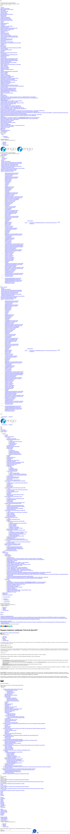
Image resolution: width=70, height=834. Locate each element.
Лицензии (2, 804)
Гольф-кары (11, 468)
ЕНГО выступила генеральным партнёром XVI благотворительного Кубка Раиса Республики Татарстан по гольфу (22, 781)
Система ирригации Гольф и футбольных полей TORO (17, 489)
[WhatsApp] (8, 626)
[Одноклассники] (2, 626)
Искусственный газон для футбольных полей (15, 498)
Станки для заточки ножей (14, 472)
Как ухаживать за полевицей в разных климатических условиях (12, 783)
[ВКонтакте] (1, 626)
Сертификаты (3, 805)
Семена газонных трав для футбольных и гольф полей (17, 512)
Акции (1, 792)
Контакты (2, 802)
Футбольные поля (10, 557)
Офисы (1, 809)
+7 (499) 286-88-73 (4, 131)
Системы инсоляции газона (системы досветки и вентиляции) (18, 541)
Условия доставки (3, 811)
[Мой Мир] (4, 626)
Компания (2, 795)
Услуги (1, 793)
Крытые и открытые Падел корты (33, 619)
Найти (2, 830)
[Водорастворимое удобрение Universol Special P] (9, 632)
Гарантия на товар (3, 817)
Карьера (1, 801)
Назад (7, 434)
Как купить (5, 637)
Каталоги (2, 806)
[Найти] (1, 6)
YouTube (4, 609)
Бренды (1, 794)
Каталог (6, 435)
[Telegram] (11, 626)
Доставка (4, 639)
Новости (2, 777)
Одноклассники (6, 610)
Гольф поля (9, 581)
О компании (2, 798)
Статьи (1, 784)
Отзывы (1, 800)
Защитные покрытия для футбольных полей (15, 505)
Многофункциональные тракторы (15, 441)
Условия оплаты (3, 810)
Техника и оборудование (11, 438)
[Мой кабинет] (0, 415)
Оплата (4, 638)
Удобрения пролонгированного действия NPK (18, 523)
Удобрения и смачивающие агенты (13, 519)
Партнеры (2, 803)
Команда (2, 799)
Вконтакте (5, 142)
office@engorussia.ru (5, 139)
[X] (5, 626)
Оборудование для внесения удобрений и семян (18, 531)
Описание (4, 636)
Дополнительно (6, 640)
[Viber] (7, 626)
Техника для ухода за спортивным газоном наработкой (17, 482)
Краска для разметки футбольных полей (14, 546)
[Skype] (10, 626)
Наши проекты (7, 554)
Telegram (4, 608)
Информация (2, 807)
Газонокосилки (12, 450)
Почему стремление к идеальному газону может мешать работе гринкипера (14, 779)
